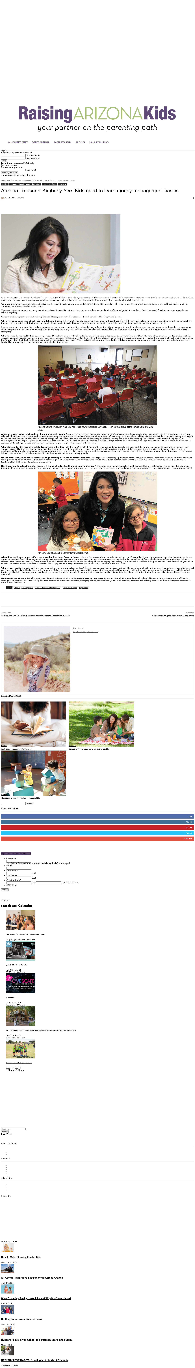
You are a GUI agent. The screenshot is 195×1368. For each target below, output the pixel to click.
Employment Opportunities (21, 1170)
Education (13, 184)
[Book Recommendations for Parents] (33, 724)
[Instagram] (9, 1229)
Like (190, 816)
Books (4, 745)
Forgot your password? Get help (17, 163)
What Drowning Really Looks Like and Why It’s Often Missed (36, 1298)
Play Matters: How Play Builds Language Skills (20, 798)
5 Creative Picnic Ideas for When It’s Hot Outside (89, 749)
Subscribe (188, 839)
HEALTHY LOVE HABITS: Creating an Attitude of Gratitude (34, 1360)
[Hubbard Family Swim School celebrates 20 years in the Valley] (7, 1334)
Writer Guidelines (16, 1172)
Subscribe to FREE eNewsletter (23, 1150)
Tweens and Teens (49, 184)
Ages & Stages (24, 184)
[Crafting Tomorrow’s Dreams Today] (7, 1314)
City (34, 883)
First (34, 873)
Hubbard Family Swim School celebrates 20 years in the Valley (36, 1339)
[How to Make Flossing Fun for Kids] (7, 1252)
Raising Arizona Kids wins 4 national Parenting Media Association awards (35, 616)
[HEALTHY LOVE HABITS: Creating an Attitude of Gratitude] (7, 1355)
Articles (10, 180)
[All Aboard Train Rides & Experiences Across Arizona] (7, 1272)
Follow (189, 822)
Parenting (62, 184)
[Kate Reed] (3, 198)
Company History (16, 1167)
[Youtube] (31, 1229)
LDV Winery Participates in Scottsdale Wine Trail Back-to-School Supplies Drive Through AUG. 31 (41, 1030)
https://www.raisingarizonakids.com (85, 632)
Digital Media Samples (19, 1189)
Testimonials (14, 1185)
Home (3, 180)
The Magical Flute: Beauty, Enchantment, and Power (25, 934)
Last (34, 878)
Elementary (36, 184)
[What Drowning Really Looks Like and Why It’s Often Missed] (7, 1293)
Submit (5, 890)
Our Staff (12, 1165)
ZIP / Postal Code (70, 883)
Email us (10, 1210)
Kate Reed (9, 198)
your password (33, 158)
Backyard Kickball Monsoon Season (19, 1063)
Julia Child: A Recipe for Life (16, 965)
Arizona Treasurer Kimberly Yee (47, 588)
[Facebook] (5, 204)
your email (31, 170)
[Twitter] (15, 204)
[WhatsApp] (34, 204)
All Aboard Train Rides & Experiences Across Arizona (32, 1277)
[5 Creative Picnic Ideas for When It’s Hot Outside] (101, 724)
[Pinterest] (24, 204)
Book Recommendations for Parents (16, 749)
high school (83, 588)
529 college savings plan (23, 443)
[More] (43, 205)
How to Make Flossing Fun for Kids (21, 1257)
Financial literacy (70, 588)
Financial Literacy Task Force (88, 579)
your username (33, 155)
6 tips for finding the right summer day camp (173, 616)
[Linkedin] (14, 1229)
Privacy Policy (14, 1154)
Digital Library (15, 1152)
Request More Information (21, 1191)
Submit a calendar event (20, 1174)
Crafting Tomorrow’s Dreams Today (21, 1319)
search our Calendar (16, 906)
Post (3, 1134)
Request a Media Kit (18, 1187)
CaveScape (10, 997)
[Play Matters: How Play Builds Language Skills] (33, 773)
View (8, 1134)
